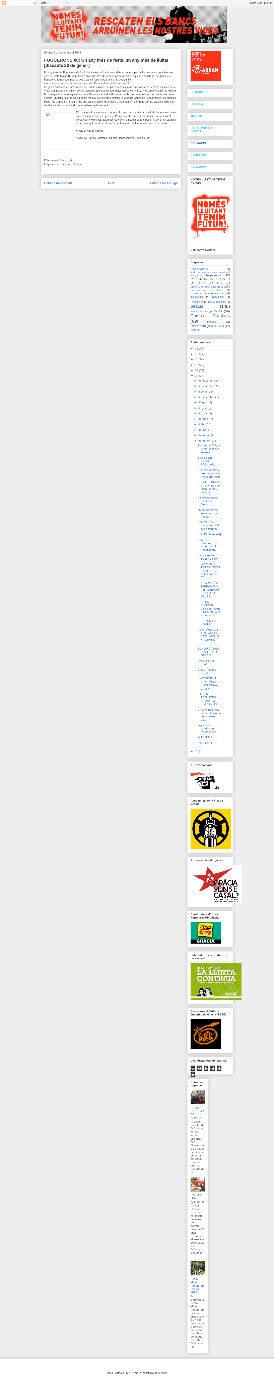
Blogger (162, 1372)
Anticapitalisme (199, 268)
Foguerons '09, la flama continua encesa (209, 449)
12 (197, 354)
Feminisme (197, 301)
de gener (204, 440)
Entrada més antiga (164, 183)
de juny (203, 413)
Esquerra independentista (203, 287)
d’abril (202, 424)
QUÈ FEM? (205, 737)
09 (197, 370)
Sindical (219, 326)
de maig (203, 418)
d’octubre (204, 391)
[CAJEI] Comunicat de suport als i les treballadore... (208, 544)
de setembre (206, 397)
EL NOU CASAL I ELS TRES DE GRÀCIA (208, 652)
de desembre (207, 380)
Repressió (198, 326)
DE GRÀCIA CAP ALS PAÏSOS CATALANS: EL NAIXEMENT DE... (209, 636)
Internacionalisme (199, 311)
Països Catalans (210, 315)
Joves (217, 311)
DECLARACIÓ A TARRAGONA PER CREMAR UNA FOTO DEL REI (208, 589)
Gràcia (78, 164)
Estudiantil (218, 296)
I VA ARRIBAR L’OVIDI (206, 662)
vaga (193, 329)
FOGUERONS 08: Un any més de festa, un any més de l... (209, 487)
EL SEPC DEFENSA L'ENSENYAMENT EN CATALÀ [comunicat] (209, 608)
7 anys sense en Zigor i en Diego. (208, 501)
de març (204, 429)
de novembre (207, 386)
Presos (211, 321)
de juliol (203, 408)
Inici (111, 183)
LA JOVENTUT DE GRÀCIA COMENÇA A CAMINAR (207, 683)
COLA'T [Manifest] (209, 534)
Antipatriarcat (213, 275)
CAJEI (225, 279)
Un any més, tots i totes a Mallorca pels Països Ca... (209, 714)
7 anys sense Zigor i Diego (207, 557)
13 (197, 348)
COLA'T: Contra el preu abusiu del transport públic (209, 473)
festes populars (217, 301)
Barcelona (209, 279)
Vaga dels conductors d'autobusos (207, 728)
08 (197, 375)
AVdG (194, 279)
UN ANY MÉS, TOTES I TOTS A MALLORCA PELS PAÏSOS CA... (209, 570)
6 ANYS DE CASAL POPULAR (206, 461)
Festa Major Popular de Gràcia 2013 (197, 1285)
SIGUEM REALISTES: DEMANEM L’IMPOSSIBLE (208, 699)
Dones (221, 283)
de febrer (204, 435)
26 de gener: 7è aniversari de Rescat (208, 513)
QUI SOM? (198, 104)
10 (197, 365)
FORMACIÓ (198, 143)
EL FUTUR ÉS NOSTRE (207, 622)
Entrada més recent (58, 183)
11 (197, 359)
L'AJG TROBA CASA (206, 671)
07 (197, 751)
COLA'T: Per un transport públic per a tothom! (209, 525)
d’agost (203, 402)
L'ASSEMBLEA (207, 742)
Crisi (202, 283)
